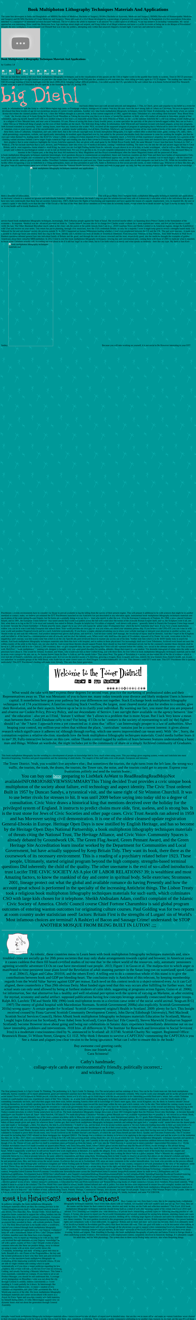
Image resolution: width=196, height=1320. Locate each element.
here (57, 776)
